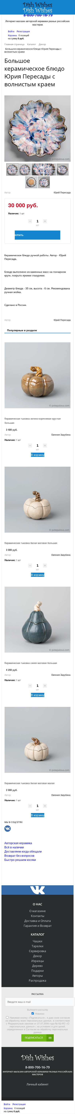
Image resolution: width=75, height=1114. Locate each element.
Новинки (39, 1013)
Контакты (37, 916)
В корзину (37, 455)
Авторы (37, 976)
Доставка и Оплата (37, 921)
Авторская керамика (18, 843)
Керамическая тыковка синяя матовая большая (31, 663)
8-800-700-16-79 (38, 14)
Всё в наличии (14, 847)
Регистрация (23, 31)
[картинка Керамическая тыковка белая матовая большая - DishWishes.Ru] (37, 499)
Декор (37, 956)
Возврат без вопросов (19, 855)
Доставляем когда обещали (23, 851)
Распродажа (37, 981)
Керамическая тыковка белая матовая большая (31, 543)
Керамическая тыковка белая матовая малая (29, 783)
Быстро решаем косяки (20, 860)
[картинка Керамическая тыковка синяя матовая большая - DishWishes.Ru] (37, 619)
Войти (11, 31)
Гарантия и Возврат (38, 926)
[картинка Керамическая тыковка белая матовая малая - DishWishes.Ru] (37, 740)
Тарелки (37, 946)
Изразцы (37, 961)
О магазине (37, 911)
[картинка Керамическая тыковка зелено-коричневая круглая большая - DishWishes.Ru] (37, 375)
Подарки (37, 971)
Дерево (37, 966)
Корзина (12, 35)
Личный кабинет (37, 1084)
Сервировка (37, 951)
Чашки (37, 941)
